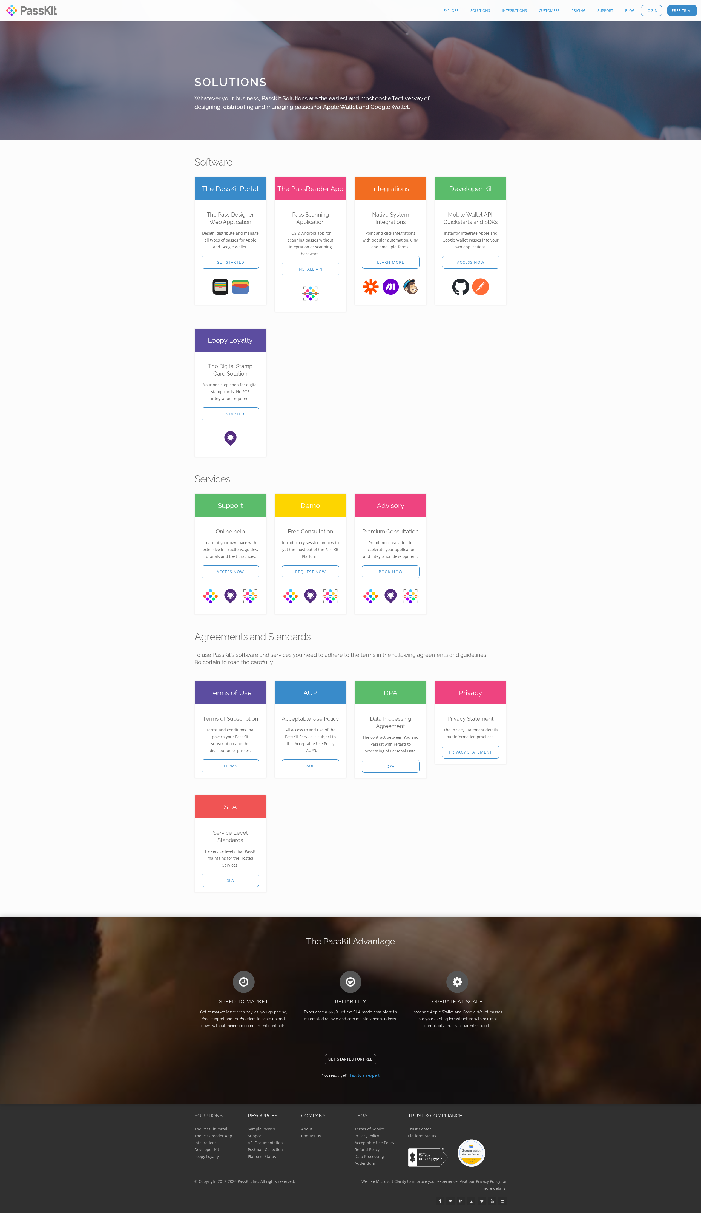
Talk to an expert (364, 1075)
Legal (362, 1115)
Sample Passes (261, 1129)
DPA (390, 766)
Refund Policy (367, 1149)
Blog (629, 10)
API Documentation (265, 1142)
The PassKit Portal (210, 1129)
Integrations (514, 10)
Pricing (578, 10)
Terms (230, 765)
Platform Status (262, 1156)
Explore (450, 10)
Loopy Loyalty (206, 1156)
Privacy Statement (470, 752)
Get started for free (350, 1059)
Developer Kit (206, 1149)
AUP (310, 765)
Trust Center (419, 1129)
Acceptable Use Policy (374, 1142)
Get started (230, 262)
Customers (549, 10)
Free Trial (682, 10)
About (306, 1129)
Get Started (230, 413)
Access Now (470, 262)
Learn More (390, 262)
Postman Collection (265, 1149)
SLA (230, 880)
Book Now (391, 571)
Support (605, 10)
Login (651, 10)
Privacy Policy (367, 1135)
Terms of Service (370, 1129)
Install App (310, 269)
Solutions (480, 10)
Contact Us (311, 1135)
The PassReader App (213, 1135)
